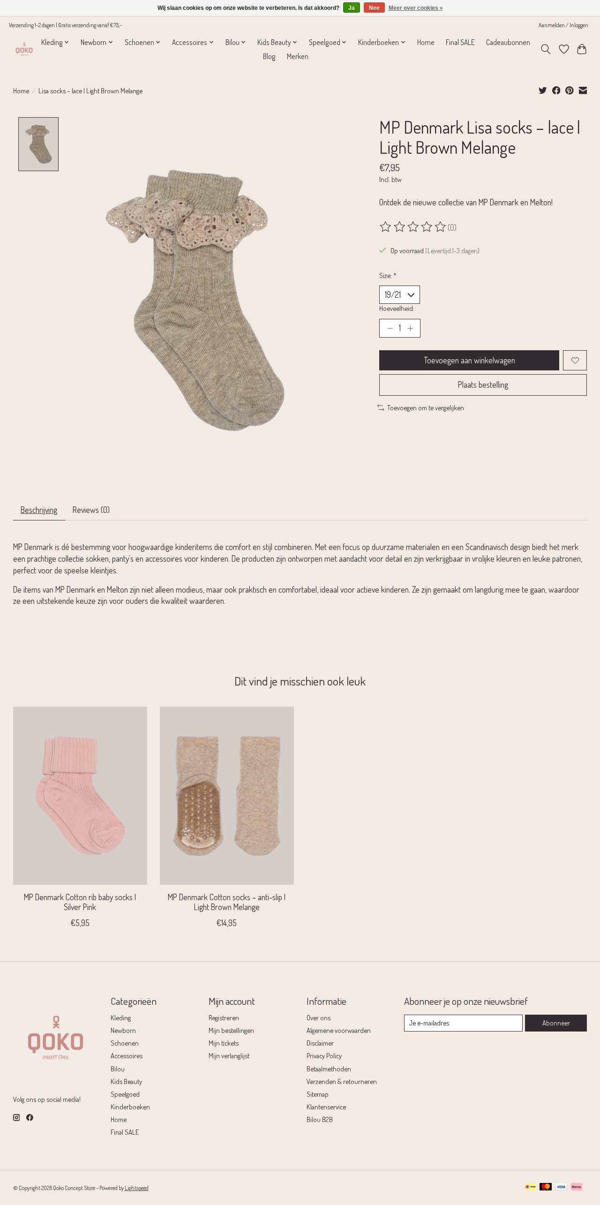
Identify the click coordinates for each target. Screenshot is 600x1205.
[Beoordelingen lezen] (413, 227)
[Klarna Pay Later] (576, 1187)
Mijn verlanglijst (229, 1055)
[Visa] (561, 1187)
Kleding (121, 1017)
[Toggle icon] (545, 49)
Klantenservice (326, 1106)
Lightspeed (137, 1187)
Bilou (118, 1068)
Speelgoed (125, 1094)
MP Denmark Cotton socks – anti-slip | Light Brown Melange (226, 902)
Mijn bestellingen (231, 1030)
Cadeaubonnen (508, 42)
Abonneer (556, 1022)
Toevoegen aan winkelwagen (469, 360)
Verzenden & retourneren (342, 1081)
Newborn (123, 1030)
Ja (351, 8)
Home (426, 42)
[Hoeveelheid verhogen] (410, 328)
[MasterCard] (546, 1187)
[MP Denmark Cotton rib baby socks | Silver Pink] (80, 796)
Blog (269, 56)
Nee (374, 8)
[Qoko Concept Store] (24, 49)
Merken (297, 56)
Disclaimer (320, 1043)
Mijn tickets (224, 1043)
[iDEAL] (530, 1187)
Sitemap (318, 1094)
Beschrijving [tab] (39, 510)
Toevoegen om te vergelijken (425, 407)
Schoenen (125, 1043)
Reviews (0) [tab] (91, 510)
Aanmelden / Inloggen (563, 25)
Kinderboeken (130, 1106)
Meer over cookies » (416, 8)
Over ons (318, 1017)
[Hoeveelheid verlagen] (390, 328)
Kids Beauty (126, 1081)
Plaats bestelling (483, 384)
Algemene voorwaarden (339, 1030)
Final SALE (460, 42)
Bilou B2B (320, 1119)
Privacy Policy (324, 1055)
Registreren (224, 1017)
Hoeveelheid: (396, 308)
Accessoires (126, 1055)
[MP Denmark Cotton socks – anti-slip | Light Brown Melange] (227, 796)
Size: (388, 275)
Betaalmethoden (329, 1068)
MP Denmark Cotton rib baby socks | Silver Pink (80, 902)
